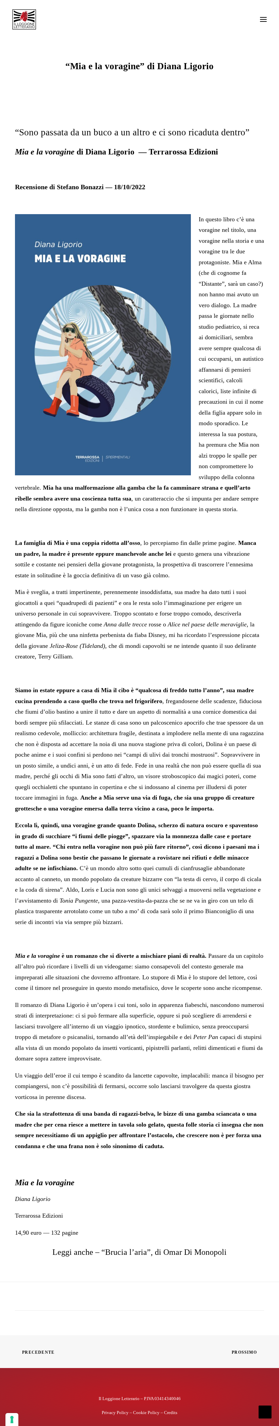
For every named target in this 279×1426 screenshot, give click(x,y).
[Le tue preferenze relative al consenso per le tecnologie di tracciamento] (11, 1419)
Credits (170, 1412)
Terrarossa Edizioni (39, 1215)
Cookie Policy (146, 1412)
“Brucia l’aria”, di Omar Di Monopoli (164, 1252)
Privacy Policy (115, 1412)
